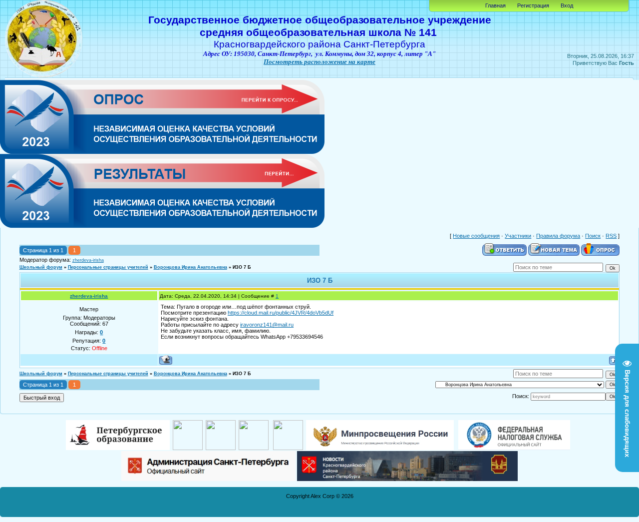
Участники (518, 236)
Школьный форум (40, 267)
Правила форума (558, 236)
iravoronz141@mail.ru (267, 325)
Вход (567, 5)
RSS (611, 236)
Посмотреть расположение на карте (319, 61)
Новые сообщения (476, 236)
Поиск (593, 236)
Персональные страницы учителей (108, 267)
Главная (495, 5)
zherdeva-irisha (88, 260)
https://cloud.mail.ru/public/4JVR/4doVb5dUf (280, 313)
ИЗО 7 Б (242, 267)
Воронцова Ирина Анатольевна (190, 267)
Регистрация (533, 5)
